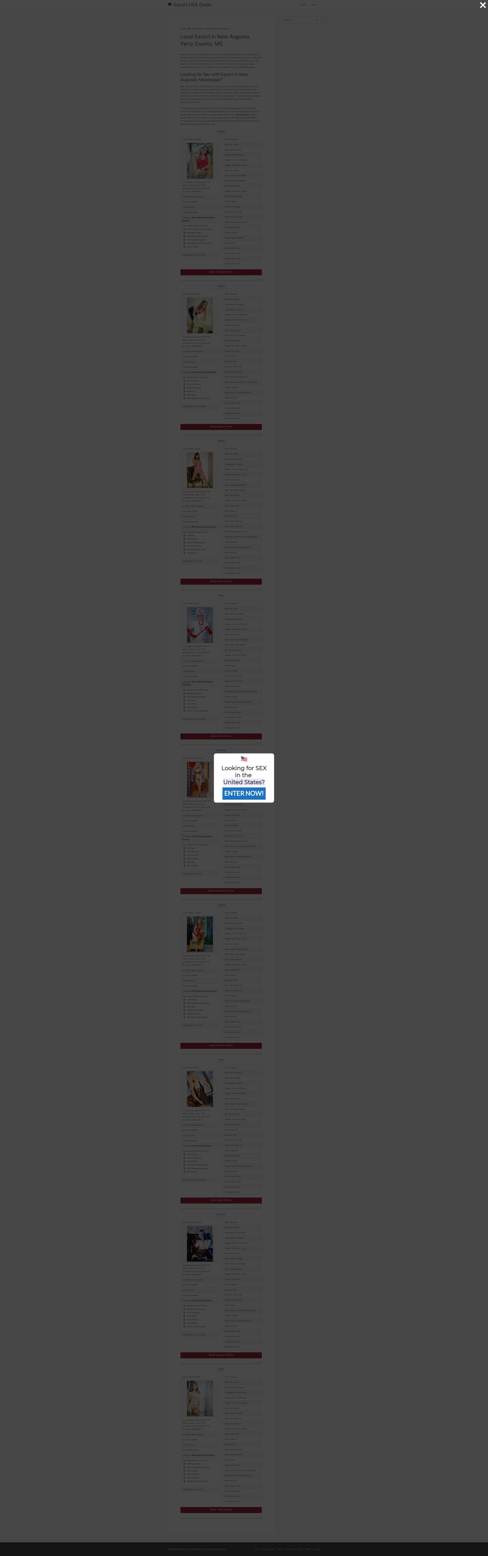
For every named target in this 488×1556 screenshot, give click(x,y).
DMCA (308, 1549)
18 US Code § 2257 (294, 1549)
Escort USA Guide (192, 4)
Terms (280, 1549)
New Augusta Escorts (190, 86)
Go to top (258, 279)
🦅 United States (195, 28)
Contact (316, 1549)
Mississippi (210, 28)
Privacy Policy (268, 1549)
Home (183, 28)
